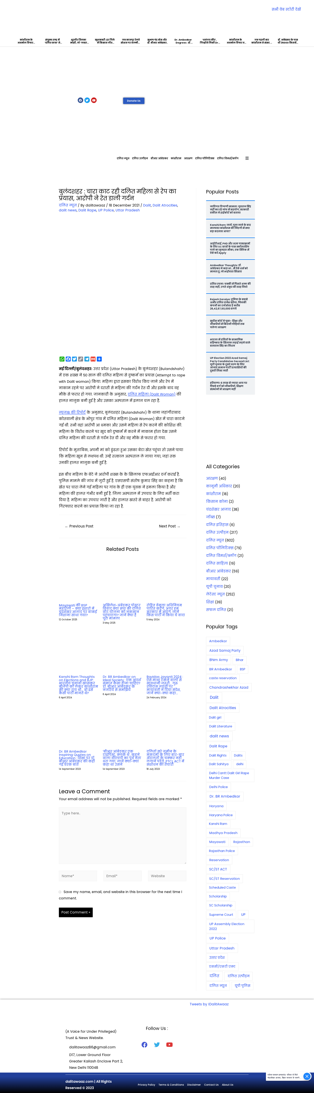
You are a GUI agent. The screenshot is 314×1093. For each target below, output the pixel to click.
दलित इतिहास (217, 524)
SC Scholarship (220, 905)
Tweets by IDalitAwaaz (209, 1004)
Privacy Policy (146, 1084)
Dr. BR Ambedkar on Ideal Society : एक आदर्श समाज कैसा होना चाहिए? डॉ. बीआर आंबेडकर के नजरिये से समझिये (122, 683)
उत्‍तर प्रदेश (217, 957)
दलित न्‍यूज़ (123, 158)
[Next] (298, 23)
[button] (133, 101)
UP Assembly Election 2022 (226, 926)
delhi (239, 764)
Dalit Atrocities (165, 205)
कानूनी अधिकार (219, 486)
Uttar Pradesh (127, 210)
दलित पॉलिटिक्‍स (204, 158)
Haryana (216, 806)
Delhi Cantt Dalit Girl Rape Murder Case (229, 775)
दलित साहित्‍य (217, 563)
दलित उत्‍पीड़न (140, 158)
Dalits (238, 755)
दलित (214, 976)
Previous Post (79, 526)
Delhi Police (218, 787)
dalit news (68, 210)
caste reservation (223, 678)
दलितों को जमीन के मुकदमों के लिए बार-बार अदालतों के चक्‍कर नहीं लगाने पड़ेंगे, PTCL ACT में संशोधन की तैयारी (165, 758)
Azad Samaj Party (225, 650)
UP (243, 914)
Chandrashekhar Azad (228, 687)
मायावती (213, 579)
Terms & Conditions (171, 1084)
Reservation (219, 860)
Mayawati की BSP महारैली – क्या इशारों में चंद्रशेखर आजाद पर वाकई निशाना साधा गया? (78, 610)
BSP (242, 669)
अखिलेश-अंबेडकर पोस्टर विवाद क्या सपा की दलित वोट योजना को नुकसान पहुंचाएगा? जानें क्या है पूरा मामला (122, 612)
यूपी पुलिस (242, 986)
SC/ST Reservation (224, 878)
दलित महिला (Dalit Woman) (151, 394)
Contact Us (211, 1084)
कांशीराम (176, 158)
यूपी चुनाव (214, 586)
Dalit (147, 205)
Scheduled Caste (222, 887)
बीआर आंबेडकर (159, 158)
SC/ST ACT (218, 869)
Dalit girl (215, 717)
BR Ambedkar (220, 669)
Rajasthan (241, 842)
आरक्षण (188, 158)
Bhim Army (218, 659)
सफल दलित (216, 609)
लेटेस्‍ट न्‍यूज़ (215, 594)
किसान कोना (217, 501)
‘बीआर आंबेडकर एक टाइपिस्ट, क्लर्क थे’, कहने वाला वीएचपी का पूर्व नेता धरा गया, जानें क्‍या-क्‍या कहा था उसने (122, 758)
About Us (227, 1084)
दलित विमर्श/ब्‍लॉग (227, 158)
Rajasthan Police (222, 851)
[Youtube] (94, 100)
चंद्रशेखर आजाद (218, 509)
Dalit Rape (87, 210)
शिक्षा (210, 602)
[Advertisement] (157, 71)
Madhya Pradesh (223, 833)
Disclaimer (194, 1084)
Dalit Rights (218, 755)
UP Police (106, 210)
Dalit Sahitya (218, 764)
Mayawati (217, 842)
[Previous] (16, 23)
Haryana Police (221, 815)
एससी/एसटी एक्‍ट (222, 966)
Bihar (240, 660)
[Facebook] (80, 100)
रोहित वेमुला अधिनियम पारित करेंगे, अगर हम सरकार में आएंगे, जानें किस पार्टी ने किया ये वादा (166, 610)
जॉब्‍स (210, 517)
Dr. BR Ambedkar (224, 796)
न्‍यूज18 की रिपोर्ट (72, 412)
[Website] (167, 876)
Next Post (169, 526)
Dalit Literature (220, 726)
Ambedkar (218, 641)
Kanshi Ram (218, 824)
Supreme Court (221, 914)
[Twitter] (87, 100)
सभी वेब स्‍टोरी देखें (286, 9)
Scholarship (218, 896)
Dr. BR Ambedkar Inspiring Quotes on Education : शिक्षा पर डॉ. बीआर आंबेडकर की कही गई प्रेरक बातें (77, 758)
